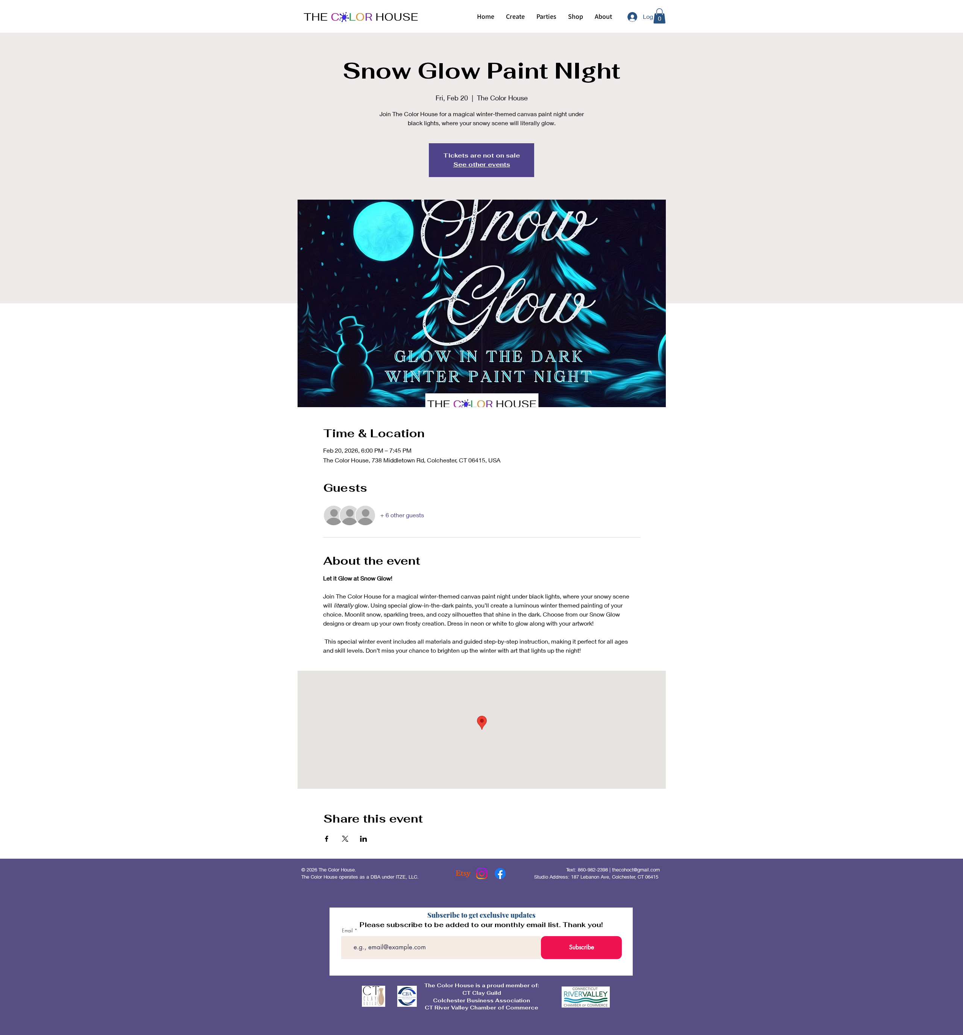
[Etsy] (463, 873)
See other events (481, 164)
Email (347, 930)
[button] (515, 16)
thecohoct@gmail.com (636, 870)
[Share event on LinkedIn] (363, 839)
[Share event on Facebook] (326, 839)
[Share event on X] (345, 839)
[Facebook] (500, 873)
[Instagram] (481, 873)
